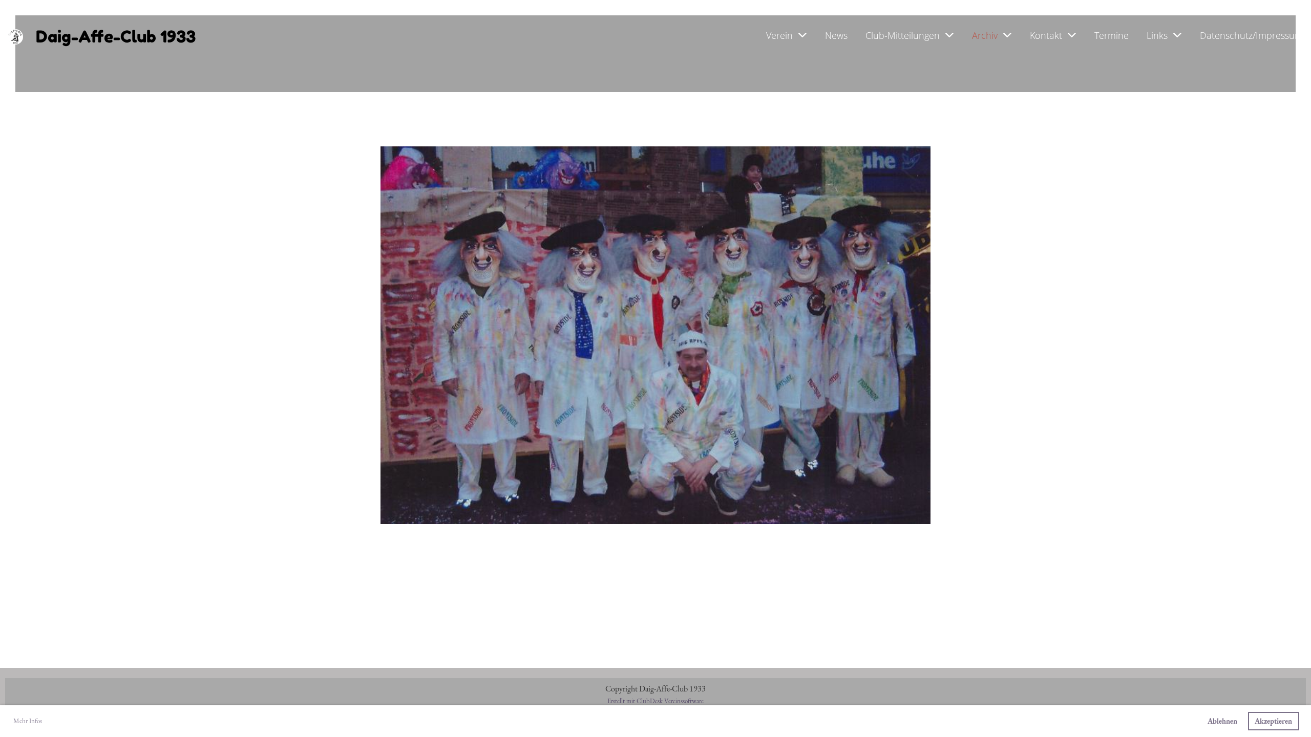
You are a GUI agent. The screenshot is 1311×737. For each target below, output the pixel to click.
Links (1157, 35)
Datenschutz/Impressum (1251, 35)
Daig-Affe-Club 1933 (116, 37)
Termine (1111, 35)
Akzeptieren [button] (1273, 721)
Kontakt (1046, 35)
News (836, 35)
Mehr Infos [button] (27, 721)
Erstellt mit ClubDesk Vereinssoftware (655, 701)
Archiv (985, 35)
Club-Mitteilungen (902, 35)
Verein (779, 35)
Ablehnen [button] (1222, 721)
